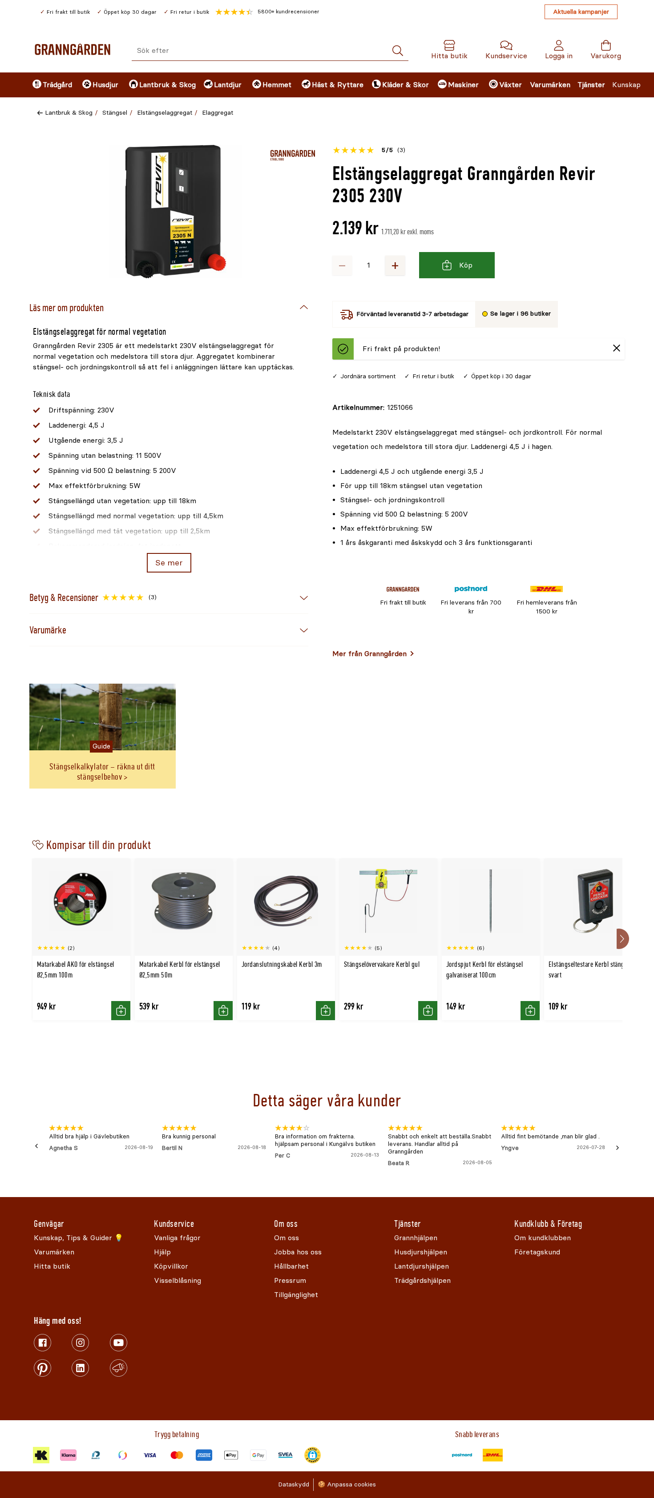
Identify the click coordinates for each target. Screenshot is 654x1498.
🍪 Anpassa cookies (347, 1484)
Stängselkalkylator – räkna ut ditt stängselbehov (102, 771)
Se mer (168, 563)
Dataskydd (293, 1484)
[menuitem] (50, 84)
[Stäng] (616, 348)
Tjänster (591, 84)
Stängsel (114, 112)
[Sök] (398, 50)
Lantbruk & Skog (69, 112)
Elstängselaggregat (164, 112)
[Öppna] (176, 211)
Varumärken (550, 84)
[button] (267, 12)
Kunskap (626, 84)
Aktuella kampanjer (581, 12)
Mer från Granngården (369, 653)
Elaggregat (217, 112)
